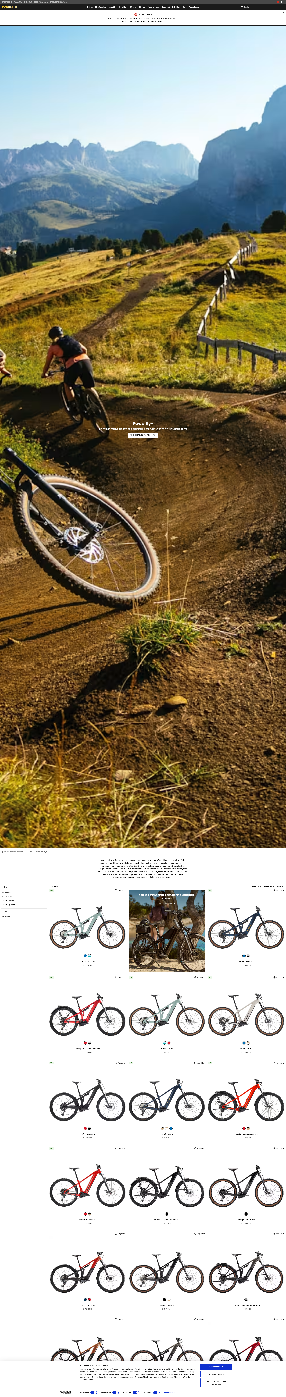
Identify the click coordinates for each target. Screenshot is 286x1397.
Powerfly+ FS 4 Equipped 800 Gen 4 (87, 1049)
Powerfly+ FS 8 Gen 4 (87, 961)
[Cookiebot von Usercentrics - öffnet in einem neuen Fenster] (65, 1392)
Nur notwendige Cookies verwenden (216, 1382)
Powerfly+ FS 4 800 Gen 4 (87, 1134)
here (161, 21)
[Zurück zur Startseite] (3, 852)
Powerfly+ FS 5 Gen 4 (166, 1049)
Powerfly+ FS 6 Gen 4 (246, 961)
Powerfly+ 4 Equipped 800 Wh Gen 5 (167, 1220)
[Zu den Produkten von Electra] (18, 2)
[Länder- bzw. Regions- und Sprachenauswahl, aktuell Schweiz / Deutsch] (278, 2)
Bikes (7, 852)
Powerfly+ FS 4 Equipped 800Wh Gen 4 (246, 1305)
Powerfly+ (43, 852)
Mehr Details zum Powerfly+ (143, 435)
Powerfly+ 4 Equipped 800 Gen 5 (246, 1134)
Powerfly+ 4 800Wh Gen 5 (88, 1220)
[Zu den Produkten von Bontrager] (31, 2)
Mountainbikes (17, 852)
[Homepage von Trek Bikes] (7, 2)
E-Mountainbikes (31, 852)
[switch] (115, 1392)
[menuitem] (90, 7)
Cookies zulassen (216, 1367)
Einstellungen (169, 1393)
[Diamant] (43, 2)
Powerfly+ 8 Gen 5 (246, 1049)
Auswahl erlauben (216, 1374)
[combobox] (262, 7)
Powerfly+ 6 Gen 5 (166, 1134)
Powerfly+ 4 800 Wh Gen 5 (246, 1220)
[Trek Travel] (58, 2)
